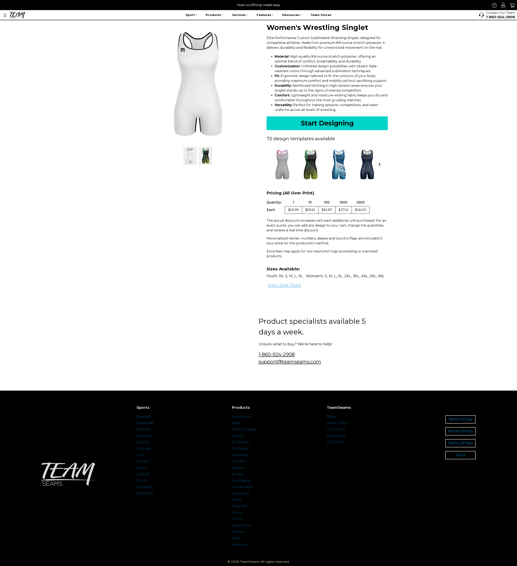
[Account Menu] (5, 15)
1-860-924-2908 (276, 354)
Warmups (240, 544)
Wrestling (145, 493)
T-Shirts (238, 532)
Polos (236, 512)
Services (239, 15)
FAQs (331, 416)
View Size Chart (284, 285)
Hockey (143, 461)
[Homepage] (17, 15)
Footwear (240, 448)
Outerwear (241, 493)
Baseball (144, 416)
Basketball (145, 423)
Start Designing (327, 123)
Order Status (337, 423)
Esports (143, 442)
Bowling (144, 436)
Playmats (239, 506)
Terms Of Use (460, 419)
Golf (140, 455)
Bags (236, 423)
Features (264, 15)
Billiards (143, 429)
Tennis (142, 480)
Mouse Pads (242, 487)
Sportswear (241, 480)
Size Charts (336, 436)
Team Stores (321, 15)
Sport (190, 15)
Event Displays (244, 429)
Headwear (240, 455)
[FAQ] (494, 5)
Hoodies (239, 461)
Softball (143, 474)
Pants (236, 500)
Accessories (241, 416)
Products (213, 15)
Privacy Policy (460, 431)
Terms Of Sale (460, 443)
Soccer (142, 468)
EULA (461, 455)
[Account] (503, 5)
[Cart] (512, 5)
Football (144, 448)
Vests (236, 538)
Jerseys (238, 474)
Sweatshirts (241, 525)
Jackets (238, 468)
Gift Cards (335, 442)
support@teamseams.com (289, 362)
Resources (291, 15)
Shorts (237, 519)
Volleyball (145, 487)
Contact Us (336, 429)
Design (238, 436)
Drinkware (240, 442)
